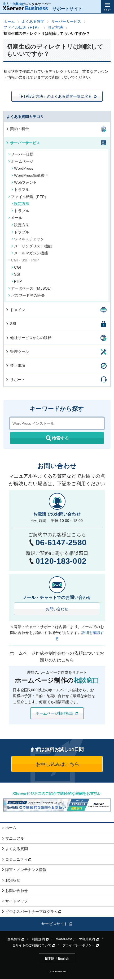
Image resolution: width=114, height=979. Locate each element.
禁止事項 (17, 365)
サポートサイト (67, 8)
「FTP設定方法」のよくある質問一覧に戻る (54, 96)
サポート (17, 379)
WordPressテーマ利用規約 (76, 939)
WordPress (23, 168)
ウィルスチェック (29, 239)
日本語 (49, 958)
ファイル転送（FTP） (29, 197)
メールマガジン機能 (31, 253)
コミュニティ (16, 859)
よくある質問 (16, 849)
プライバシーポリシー (79, 945)
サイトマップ (16, 901)
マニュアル (14, 838)
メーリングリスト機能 (32, 246)
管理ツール (19, 351)
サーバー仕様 (22, 154)
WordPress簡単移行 (31, 175)
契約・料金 (19, 129)
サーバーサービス (25, 143)
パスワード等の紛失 (28, 295)
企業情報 (14, 939)
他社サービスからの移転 (30, 338)
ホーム (10, 828)
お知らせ (12, 880)
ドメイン (17, 310)
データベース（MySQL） (32, 288)
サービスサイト (55, 924)
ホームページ (22, 161)
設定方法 (21, 203)
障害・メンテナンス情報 (26, 870)
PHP (17, 281)
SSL (13, 323)
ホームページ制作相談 (55, 713)
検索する (60, 438)
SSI (17, 274)
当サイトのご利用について (32, 945)
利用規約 (39, 939)
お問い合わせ (57, 609)
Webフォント (25, 182)
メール (16, 218)
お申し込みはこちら (57, 764)
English (63, 958)
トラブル (21, 189)
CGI (17, 267)
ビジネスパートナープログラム (31, 911)
